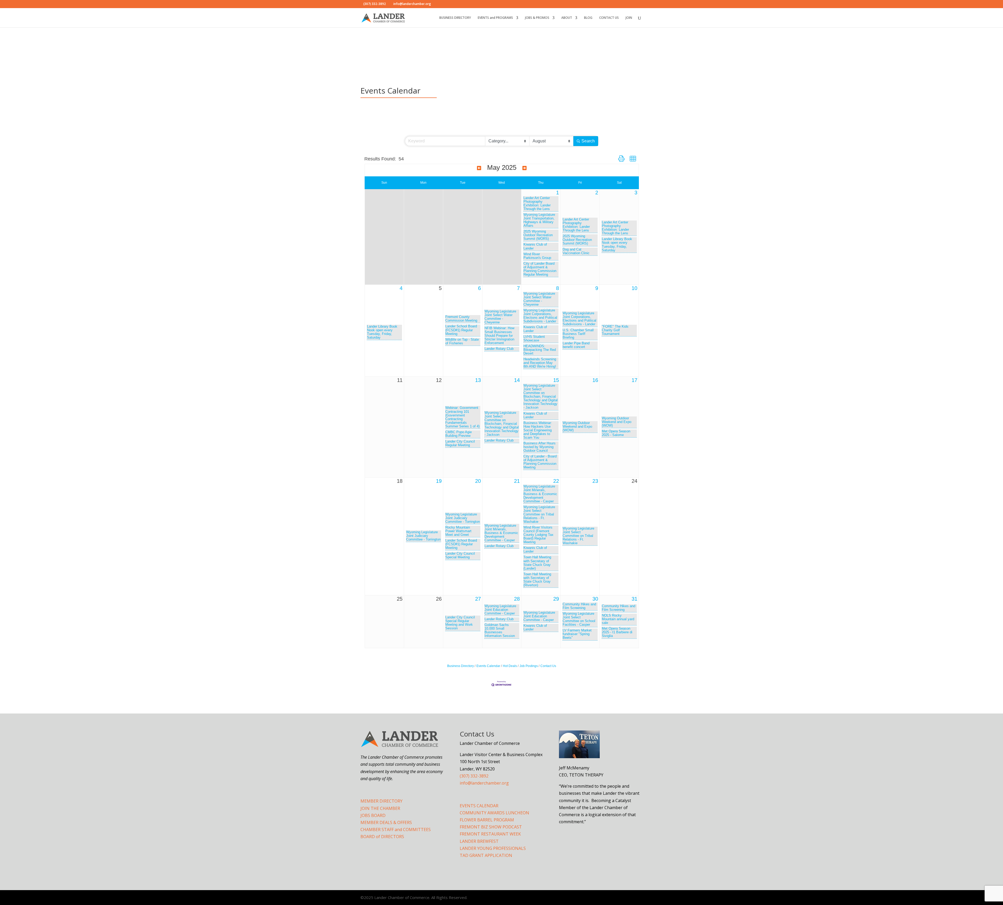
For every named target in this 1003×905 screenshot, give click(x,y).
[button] (621, 158)
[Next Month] (524, 168)
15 (556, 380)
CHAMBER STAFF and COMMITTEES (395, 829)
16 (595, 380)
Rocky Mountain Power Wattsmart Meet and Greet (458, 531)
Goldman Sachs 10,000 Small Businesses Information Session (500, 630)
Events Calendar (488, 666)
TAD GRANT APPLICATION (486, 855)
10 (634, 288)
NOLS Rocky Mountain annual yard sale (618, 619)
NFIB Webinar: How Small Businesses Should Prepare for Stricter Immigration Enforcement (499, 335)
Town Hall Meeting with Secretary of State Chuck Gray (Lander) (537, 562)
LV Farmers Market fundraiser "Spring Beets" (577, 634)
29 (556, 599)
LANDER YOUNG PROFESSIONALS (493, 848)
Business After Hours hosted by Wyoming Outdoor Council (539, 447)
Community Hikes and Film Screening (579, 606)
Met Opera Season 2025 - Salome (616, 433)
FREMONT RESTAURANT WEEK (490, 834)
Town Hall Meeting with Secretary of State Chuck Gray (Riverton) (537, 579)
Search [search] (588, 141)
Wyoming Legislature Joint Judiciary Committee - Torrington (423, 535)
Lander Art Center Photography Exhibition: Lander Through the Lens (537, 203)
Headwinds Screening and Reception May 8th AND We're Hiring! (539, 362)
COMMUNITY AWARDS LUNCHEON (494, 813)
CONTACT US (609, 18)
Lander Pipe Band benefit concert (576, 345)
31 (634, 599)
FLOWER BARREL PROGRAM (487, 820)
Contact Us (548, 666)
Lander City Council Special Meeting (460, 555)
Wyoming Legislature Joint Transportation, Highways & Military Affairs (539, 220)
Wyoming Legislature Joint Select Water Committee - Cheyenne (500, 317)
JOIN (629, 18)
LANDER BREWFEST (479, 841)
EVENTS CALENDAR (479, 806)
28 (517, 599)
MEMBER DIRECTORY (381, 801)
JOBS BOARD (373, 815)
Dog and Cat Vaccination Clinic (576, 251)
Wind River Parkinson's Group (537, 256)
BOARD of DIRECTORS (382, 836)
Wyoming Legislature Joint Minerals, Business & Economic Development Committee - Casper (501, 533)
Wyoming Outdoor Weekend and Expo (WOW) (577, 426)
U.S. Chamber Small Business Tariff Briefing (578, 333)
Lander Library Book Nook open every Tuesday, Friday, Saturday (617, 244)
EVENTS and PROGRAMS (495, 18)
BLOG (588, 18)
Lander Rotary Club (499, 349)
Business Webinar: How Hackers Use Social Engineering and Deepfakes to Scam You (537, 430)
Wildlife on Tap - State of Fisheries (462, 341)
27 (478, 599)
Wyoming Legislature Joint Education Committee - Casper (500, 609)
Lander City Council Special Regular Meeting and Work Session (460, 623)
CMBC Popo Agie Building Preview (458, 434)
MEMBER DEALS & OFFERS (386, 822)
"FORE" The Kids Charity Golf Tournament (615, 330)
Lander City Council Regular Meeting (460, 443)
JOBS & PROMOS (537, 18)
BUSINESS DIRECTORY (455, 18)
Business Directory (460, 666)
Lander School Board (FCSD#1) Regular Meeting (461, 329)
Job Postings (529, 666)
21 (517, 481)
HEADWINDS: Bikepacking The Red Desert (539, 349)
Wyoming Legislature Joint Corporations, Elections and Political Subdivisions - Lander (540, 316)
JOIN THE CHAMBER (380, 808)
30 (595, 599)
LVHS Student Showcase (534, 338)
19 (439, 481)
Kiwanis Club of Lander (535, 246)
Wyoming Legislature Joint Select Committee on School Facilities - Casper (579, 619)
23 (595, 481)
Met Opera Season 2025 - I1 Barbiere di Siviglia (617, 632)
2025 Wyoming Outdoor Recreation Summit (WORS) (538, 235)
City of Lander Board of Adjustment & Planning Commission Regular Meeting (539, 269)
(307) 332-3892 (474, 776)
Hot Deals (510, 666)
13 (478, 380)
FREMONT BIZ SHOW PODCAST (491, 827)
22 (556, 481)
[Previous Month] (479, 168)
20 (478, 481)
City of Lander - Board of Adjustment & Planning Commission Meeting (540, 462)
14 (517, 380)
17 (634, 380)
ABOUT (566, 18)
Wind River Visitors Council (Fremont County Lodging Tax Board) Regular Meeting (538, 535)
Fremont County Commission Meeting (461, 318)
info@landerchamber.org (484, 783)
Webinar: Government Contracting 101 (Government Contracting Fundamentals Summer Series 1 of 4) (462, 417)
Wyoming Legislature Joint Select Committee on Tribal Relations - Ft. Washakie (539, 514)
